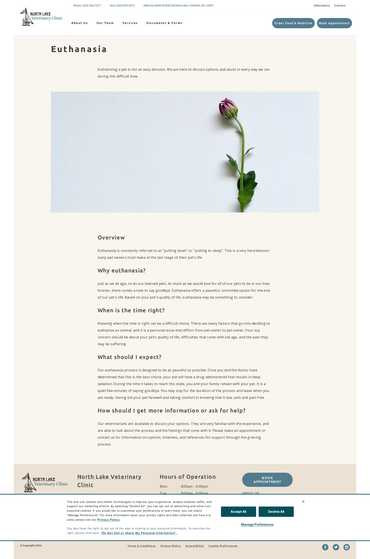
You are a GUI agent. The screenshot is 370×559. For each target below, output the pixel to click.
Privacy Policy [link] (171, 545)
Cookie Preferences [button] (223, 545)
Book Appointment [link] (334, 23)
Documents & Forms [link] (164, 23)
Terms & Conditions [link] (142, 545)
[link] (41, 16)
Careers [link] (340, 5)
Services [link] (130, 23)
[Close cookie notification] (303, 501)
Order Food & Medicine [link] (293, 23)
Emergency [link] (322, 5)
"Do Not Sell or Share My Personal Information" (138, 533)
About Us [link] (79, 23)
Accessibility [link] (194, 545)
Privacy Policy (108, 519)
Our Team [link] (105, 23)
